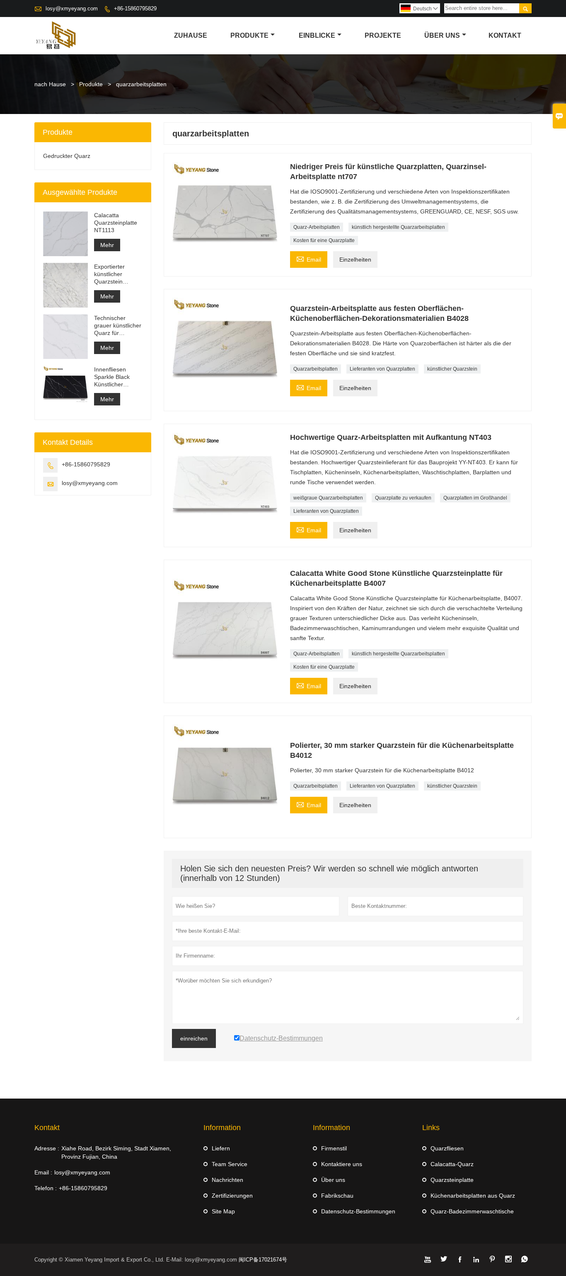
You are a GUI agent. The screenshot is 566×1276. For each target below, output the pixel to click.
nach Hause (50, 84)
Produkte (249, 35)
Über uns (442, 35)
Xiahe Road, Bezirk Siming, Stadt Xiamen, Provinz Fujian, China (116, 1152)
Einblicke (317, 35)
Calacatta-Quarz (452, 1164)
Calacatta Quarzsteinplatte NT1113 (115, 222)
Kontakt (505, 35)
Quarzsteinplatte (452, 1180)
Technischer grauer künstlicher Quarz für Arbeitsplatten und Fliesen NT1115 (118, 326)
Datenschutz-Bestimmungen (358, 1211)
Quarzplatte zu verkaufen (403, 498)
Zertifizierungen (232, 1195)
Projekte (383, 35)
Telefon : (45, 1188)
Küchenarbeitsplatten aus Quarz (473, 1195)
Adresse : (46, 1148)
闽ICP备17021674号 (263, 1260)
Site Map (223, 1211)
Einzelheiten (355, 259)
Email (308, 258)
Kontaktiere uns (341, 1164)
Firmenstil (334, 1148)
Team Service (229, 1164)
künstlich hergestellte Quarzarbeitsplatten (398, 227)
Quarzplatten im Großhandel (475, 498)
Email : (43, 1172)
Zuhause (190, 35)
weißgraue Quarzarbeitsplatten (328, 498)
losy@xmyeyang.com (72, 8)
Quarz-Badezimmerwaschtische (472, 1211)
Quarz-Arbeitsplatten (316, 227)
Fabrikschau (337, 1195)
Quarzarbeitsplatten (315, 369)
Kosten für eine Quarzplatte (324, 240)
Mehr (107, 245)
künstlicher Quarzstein (452, 369)
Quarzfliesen (447, 1148)
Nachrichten (227, 1180)
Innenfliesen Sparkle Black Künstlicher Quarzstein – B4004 (112, 377)
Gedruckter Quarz (66, 156)
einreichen (194, 1038)
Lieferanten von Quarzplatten (382, 369)
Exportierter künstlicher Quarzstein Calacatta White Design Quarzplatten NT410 (114, 274)
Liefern (221, 1148)
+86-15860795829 (135, 8)
